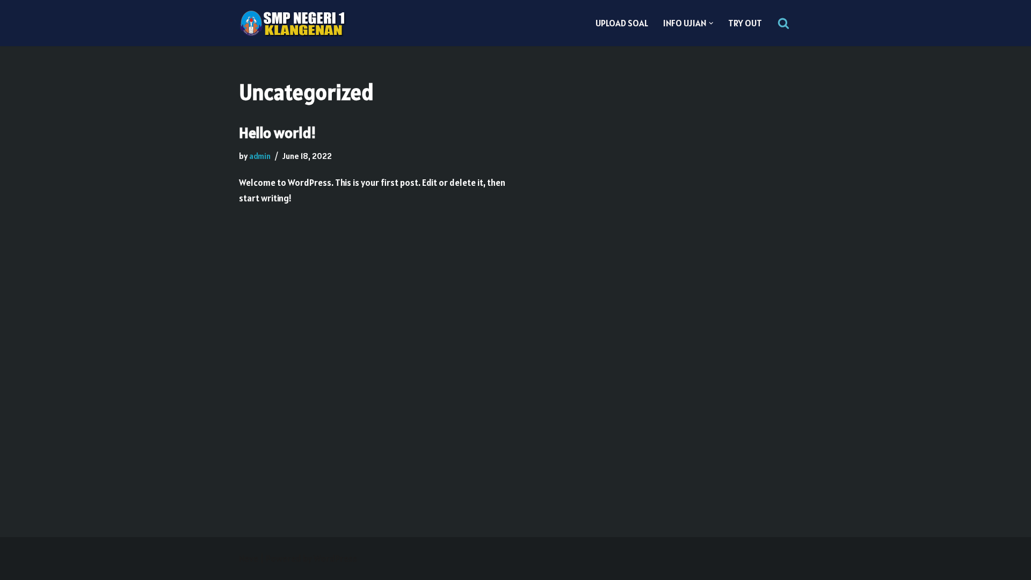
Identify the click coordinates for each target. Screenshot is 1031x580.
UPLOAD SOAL (622, 23)
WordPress (335, 558)
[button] (711, 23)
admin (260, 156)
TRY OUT (745, 23)
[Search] (783, 23)
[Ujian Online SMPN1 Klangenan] (292, 23)
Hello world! (277, 132)
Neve (248, 558)
